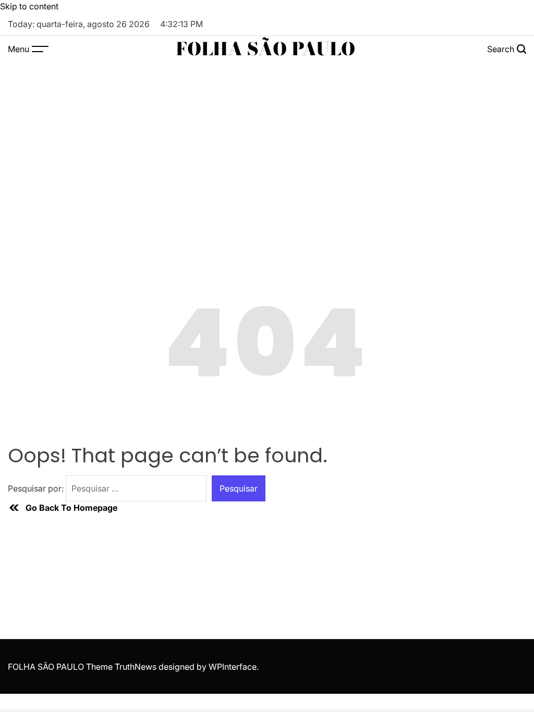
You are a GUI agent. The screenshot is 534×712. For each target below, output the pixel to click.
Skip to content (29, 6)
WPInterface (233, 666)
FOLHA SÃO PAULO (265, 49)
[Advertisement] (267, 140)
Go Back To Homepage (71, 507)
